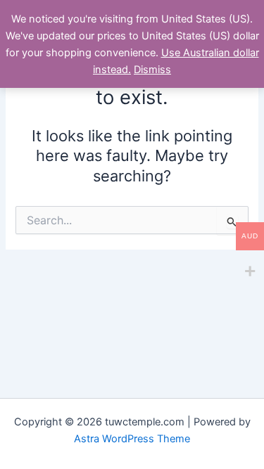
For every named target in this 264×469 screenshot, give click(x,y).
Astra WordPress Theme (132, 438)
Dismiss (152, 69)
